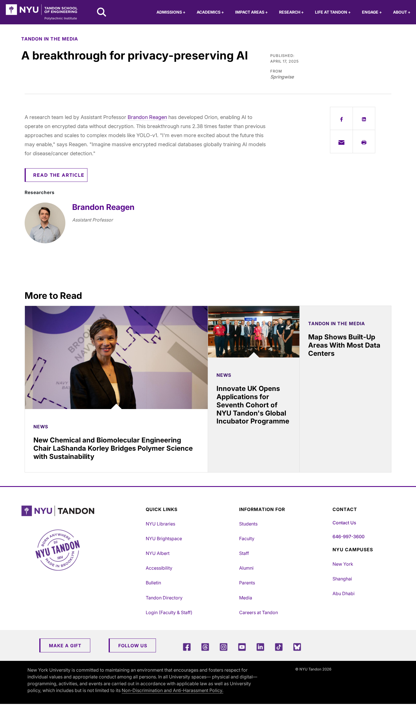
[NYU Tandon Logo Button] (82, 510)
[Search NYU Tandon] (101, 12)
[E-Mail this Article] (341, 141)
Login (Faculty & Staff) (169, 612)
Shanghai (342, 579)
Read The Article (58, 175)
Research (291, 12)
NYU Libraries (160, 524)
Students (248, 524)
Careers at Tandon (258, 612)
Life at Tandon (333, 12)
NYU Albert (158, 553)
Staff (244, 553)
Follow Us (132, 645)
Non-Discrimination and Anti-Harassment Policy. (172, 690)
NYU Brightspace (164, 538)
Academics (210, 12)
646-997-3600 (348, 536)
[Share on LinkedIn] (364, 118)
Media (245, 598)
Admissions (170, 12)
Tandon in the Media (49, 39)
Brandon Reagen (147, 117)
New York (343, 564)
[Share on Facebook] (341, 118)
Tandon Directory (164, 598)
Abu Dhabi (344, 593)
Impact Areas (251, 12)
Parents (247, 583)
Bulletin (153, 583)
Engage (372, 12)
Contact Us (344, 522)
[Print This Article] (364, 141)
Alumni (246, 568)
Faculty (246, 538)
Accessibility (159, 568)
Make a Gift (65, 645)
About (401, 12)
